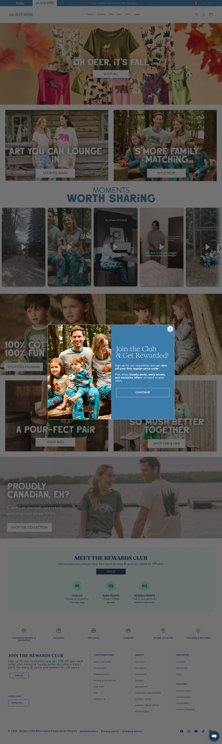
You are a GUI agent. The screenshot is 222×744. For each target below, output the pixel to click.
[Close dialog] (170, 329)
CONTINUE (142, 392)
